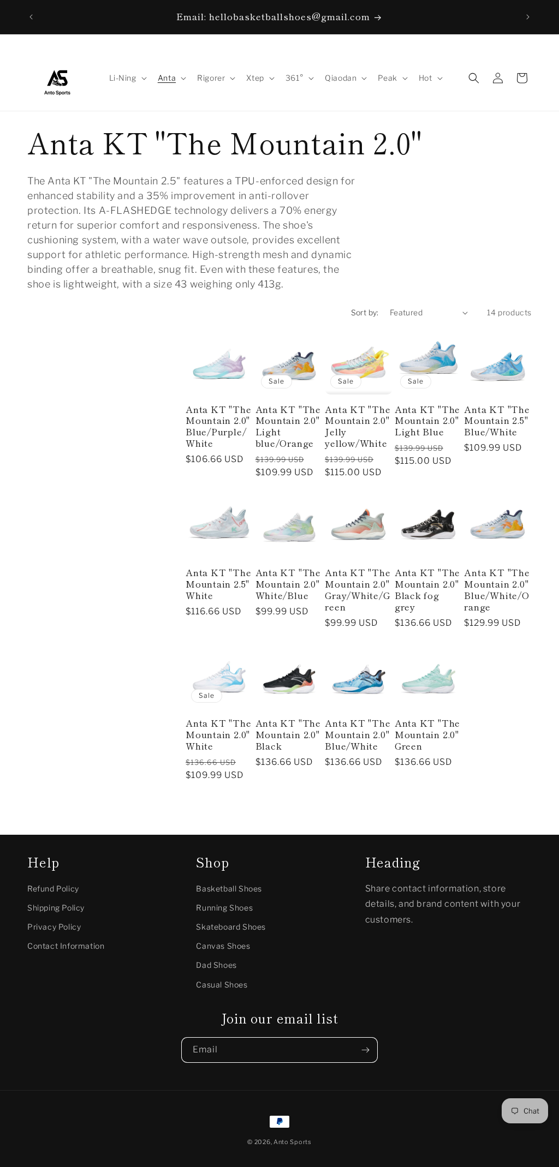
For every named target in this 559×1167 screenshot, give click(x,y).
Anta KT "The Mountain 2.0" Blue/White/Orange (497, 589)
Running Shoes (224, 907)
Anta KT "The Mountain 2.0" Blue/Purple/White (218, 426)
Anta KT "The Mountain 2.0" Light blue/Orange (288, 426)
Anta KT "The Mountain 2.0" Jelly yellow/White (357, 426)
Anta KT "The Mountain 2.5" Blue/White (497, 421)
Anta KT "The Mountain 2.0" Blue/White (357, 734)
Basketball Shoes (229, 888)
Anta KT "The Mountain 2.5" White (218, 584)
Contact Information (65, 945)
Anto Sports (292, 1142)
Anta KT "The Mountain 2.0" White (218, 734)
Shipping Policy (56, 907)
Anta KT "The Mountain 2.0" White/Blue (288, 584)
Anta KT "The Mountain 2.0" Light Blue (427, 421)
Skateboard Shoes (231, 926)
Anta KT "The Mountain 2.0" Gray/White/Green (357, 589)
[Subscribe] (365, 1050)
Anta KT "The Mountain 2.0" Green (427, 734)
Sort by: (365, 312)
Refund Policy (53, 888)
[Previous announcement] (31, 17)
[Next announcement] (528, 17)
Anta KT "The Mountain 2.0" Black (288, 734)
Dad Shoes (216, 964)
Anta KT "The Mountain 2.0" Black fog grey (427, 589)
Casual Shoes (221, 984)
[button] (127, 78)
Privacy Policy (54, 926)
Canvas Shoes (223, 945)
